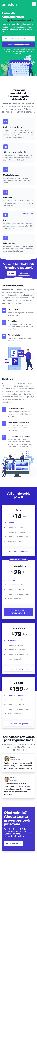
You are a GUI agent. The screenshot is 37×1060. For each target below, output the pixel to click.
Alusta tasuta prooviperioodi (19, 45)
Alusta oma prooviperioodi (19, 551)
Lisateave (24, 273)
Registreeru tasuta (13, 843)
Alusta (11, 273)
